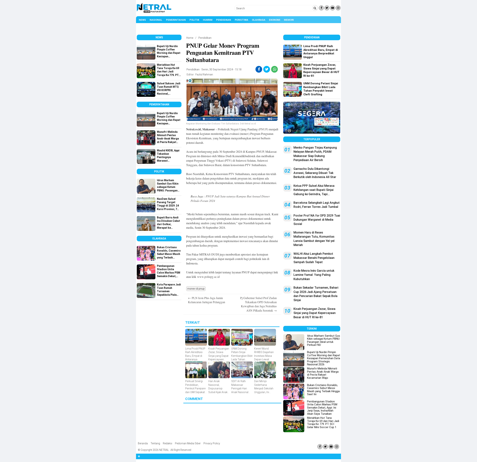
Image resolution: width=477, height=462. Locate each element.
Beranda (143, 443)
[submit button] (315, 8)
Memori (289, 19)
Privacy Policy (211, 443)
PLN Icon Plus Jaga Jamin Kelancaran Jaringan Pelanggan (206, 300)
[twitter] (266, 69)
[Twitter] (326, 8)
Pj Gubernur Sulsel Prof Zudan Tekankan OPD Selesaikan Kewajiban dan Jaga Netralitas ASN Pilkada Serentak (258, 304)
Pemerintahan (176, 19)
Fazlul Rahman (204, 74)
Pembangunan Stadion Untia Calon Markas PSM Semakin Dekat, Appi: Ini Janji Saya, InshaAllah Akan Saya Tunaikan (322, 407)
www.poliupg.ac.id (208, 277)
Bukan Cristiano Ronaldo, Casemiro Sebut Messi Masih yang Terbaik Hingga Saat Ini (323, 389)
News (142, 19)
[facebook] (259, 69)
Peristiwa (241, 19)
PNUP (263, 129)
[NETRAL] (154, 12)
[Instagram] (338, 8)
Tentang (155, 443)
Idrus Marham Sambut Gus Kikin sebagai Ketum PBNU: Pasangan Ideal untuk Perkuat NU (323, 340)
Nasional (156, 19)
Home (189, 37)
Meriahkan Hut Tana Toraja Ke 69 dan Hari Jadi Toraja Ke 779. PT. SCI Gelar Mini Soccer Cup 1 (323, 422)
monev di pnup (196, 288)
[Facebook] (321, 8)
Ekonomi (274, 19)
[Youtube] (332, 8)
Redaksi (167, 443)
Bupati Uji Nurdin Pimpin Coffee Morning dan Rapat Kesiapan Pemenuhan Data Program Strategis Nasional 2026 (323, 358)
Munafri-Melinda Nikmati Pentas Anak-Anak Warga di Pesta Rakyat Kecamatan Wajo (323, 373)
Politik (194, 19)
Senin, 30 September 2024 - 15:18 (221, 69)
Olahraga (258, 19)
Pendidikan (223, 19)
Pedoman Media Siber (188, 443)
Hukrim (207, 19)
